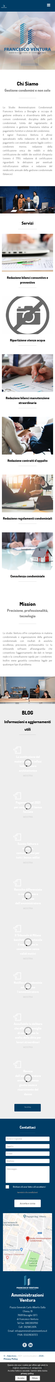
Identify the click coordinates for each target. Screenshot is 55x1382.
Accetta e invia (27, 1203)
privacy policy (27, 1373)
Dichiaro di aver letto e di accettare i (29, 1186)
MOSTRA (28, 775)
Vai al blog (27, 1107)
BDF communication (27, 1356)
